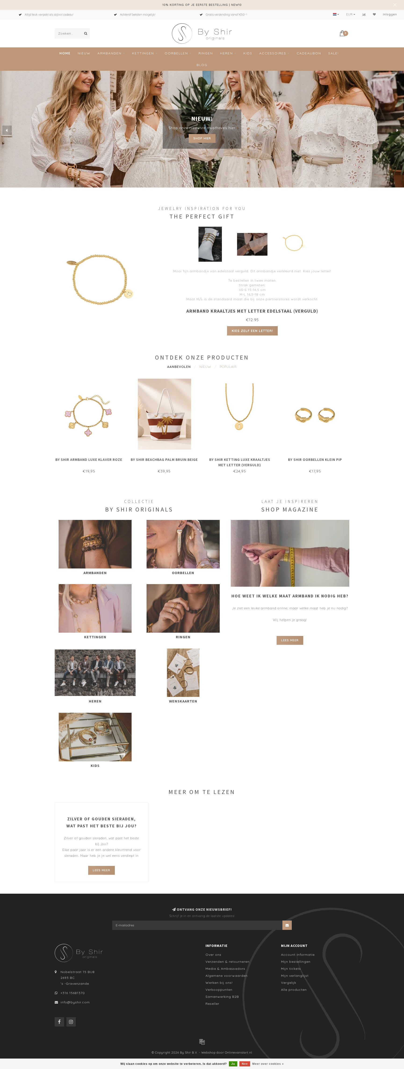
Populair (228, 367)
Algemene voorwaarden (227, 976)
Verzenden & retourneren (227, 962)
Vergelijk (288, 983)
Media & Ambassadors (225, 969)
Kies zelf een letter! (252, 331)
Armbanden (109, 53)
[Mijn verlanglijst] (374, 14)
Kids (247, 53)
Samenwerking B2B (222, 997)
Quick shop (91, 458)
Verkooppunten (219, 990)
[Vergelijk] (364, 14)
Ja (233, 1063)
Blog (202, 65)
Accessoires (272, 53)
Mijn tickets (291, 969)
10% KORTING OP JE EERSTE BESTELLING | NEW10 (202, 5)
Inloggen (390, 14)
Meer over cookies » (268, 1063)
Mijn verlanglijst (295, 976)
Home (65, 53)
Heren (226, 53)
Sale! (333, 53)
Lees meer (290, 640)
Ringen (205, 53)
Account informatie (298, 955)
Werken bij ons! (219, 983)
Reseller (212, 1004)
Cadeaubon (309, 53)
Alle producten (294, 990)
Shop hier (202, 137)
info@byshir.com (75, 1002)
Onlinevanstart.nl (238, 1052)
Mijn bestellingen (295, 962)
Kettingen (143, 53)
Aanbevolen (179, 367)
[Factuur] (202, 1041)
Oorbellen (176, 53)
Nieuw (84, 53)
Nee (245, 1063)
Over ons (213, 955)
